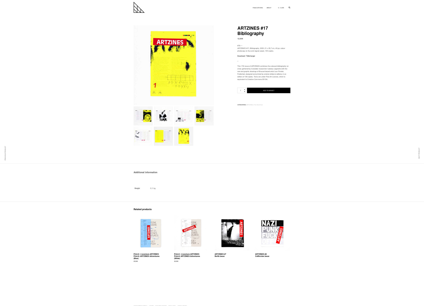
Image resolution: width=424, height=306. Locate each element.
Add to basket (268, 90)
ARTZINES (250, 105)
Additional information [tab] (145, 172)
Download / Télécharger (246, 56)
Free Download (258, 105)
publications (258, 7)
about (269, 7)
